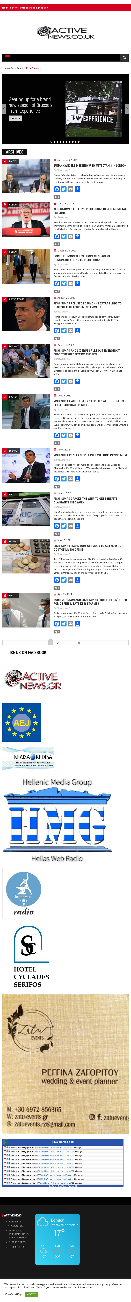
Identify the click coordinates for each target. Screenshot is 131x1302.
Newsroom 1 (63, 170)
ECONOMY (14, 346)
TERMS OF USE (17, 1246)
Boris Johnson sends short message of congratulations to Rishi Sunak (82, 258)
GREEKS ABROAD (16, 299)
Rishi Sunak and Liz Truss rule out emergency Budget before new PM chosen (87, 352)
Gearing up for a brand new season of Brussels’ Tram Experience (31, 105)
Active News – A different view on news (55, 1148)
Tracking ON (72, 1186)
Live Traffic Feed (63, 1141)
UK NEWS (13, 204)
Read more (15, 118)
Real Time (62, 1186)
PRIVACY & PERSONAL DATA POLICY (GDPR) (19, 1234)
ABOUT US (17, 1225)
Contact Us (15, 1221)
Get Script (52, 1186)
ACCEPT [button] (31, 1294)
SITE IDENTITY (17, 1242)
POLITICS (13, 161)
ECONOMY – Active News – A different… (56, 1175)
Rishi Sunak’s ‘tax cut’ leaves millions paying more (91, 455)
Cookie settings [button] (14, 1294)
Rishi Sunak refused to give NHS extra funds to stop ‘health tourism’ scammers (88, 305)
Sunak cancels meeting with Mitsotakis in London (90, 165)
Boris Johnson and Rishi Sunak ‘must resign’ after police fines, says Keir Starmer (90, 601)
